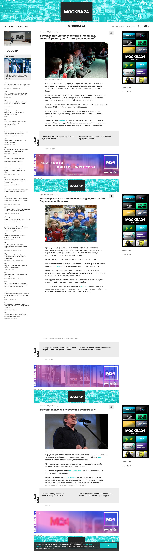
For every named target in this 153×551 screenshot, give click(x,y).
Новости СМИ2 (38, 178)
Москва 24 (76, 26)
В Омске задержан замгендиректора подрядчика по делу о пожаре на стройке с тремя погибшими (16, 160)
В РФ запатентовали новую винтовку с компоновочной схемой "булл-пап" (16, 190)
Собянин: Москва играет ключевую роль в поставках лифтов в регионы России (17, 76)
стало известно (75, 471)
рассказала (72, 477)
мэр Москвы (7, 88)
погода (13, 213)
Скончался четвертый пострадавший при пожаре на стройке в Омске (16, 132)
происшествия (8, 136)
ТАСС (99, 457)
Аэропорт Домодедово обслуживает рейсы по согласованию (16, 266)
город (20, 88)
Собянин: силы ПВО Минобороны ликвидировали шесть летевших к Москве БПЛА (15, 256)
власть (6, 106)
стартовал (57, 266)
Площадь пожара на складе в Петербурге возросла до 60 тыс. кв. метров (15, 246)
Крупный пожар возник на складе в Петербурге (15, 275)
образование (8, 309)
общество (7, 127)
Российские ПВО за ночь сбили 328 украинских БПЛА (15, 141)
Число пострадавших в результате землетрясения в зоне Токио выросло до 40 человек (16, 180)
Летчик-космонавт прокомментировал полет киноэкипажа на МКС (95, 349)
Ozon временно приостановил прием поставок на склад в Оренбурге (16, 150)
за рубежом (16, 185)
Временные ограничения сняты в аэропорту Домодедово (14, 236)
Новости (11, 51)
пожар (15, 136)
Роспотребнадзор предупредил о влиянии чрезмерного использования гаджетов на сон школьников (16, 284)
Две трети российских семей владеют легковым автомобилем (16, 315)
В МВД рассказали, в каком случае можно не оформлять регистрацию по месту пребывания (16, 123)
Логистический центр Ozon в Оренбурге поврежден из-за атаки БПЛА (15, 170)
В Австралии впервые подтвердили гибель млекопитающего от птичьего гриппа (16, 200)
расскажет (84, 286)
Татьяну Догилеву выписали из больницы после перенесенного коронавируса (96, 495)
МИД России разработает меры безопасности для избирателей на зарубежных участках (15, 112)
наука (52, 359)
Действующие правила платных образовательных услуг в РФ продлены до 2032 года (16, 305)
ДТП (14, 231)
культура (52, 148)
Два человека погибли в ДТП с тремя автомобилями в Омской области (16, 227)
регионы (20, 136)
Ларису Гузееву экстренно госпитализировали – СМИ (53, 495)
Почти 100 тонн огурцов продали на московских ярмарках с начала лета (15, 94)
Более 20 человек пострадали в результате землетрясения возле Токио (17, 219)
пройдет (62, 120)
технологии (15, 88)
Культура (56, 32)
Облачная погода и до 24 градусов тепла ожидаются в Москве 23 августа (17, 210)
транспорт (7, 239)
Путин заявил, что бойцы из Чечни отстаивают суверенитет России (15, 103)
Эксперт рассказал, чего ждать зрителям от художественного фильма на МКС (59, 349)
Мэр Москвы (9, 56)
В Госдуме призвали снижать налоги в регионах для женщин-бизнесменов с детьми (16, 295)
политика (11, 106)
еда (10, 97)
